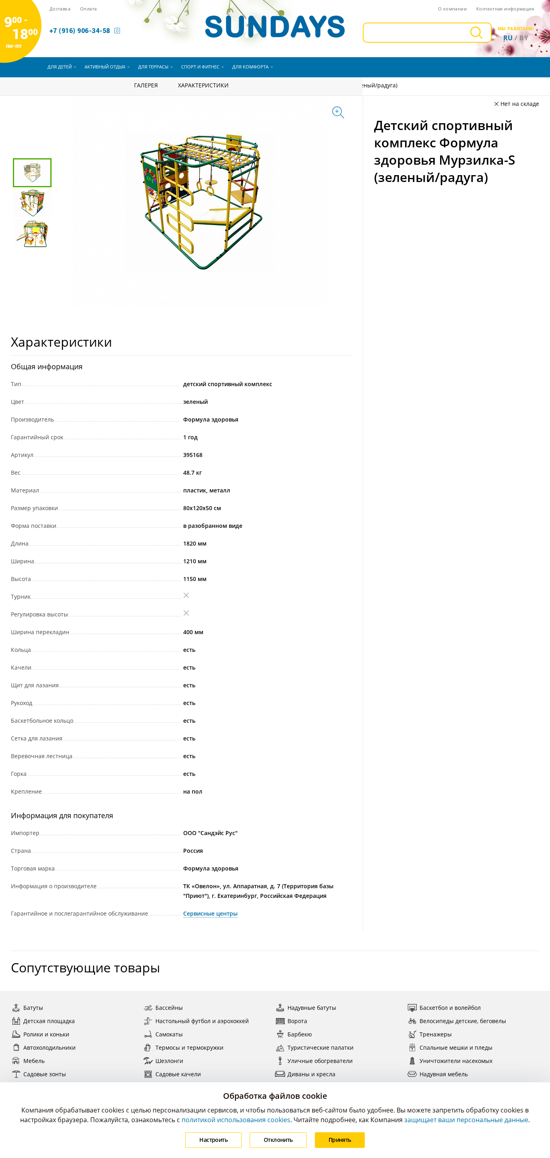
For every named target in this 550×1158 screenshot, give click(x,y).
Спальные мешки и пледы (456, 1047)
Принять (340, 1140)
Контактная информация (505, 9)
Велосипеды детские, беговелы (463, 1021)
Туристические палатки (320, 1047)
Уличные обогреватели (320, 1061)
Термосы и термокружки (189, 1047)
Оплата (88, 9)
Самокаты (169, 1034)
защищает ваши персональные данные (466, 1119)
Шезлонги (169, 1061)
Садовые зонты (44, 1074)
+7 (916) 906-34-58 (80, 30)
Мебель (34, 1061)
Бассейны (169, 1007)
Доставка (60, 9)
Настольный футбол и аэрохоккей (202, 1021)
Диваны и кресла (311, 1074)
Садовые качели (178, 1074)
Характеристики (203, 85)
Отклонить (278, 1140)
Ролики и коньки (46, 1034)
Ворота (297, 1021)
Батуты (33, 1007)
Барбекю (299, 1034)
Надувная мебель (444, 1074)
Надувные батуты (311, 1007)
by (523, 37)
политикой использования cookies (236, 1119)
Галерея (146, 85)
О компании (452, 9)
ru (508, 37)
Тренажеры (436, 1034)
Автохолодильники (49, 1047)
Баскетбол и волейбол (450, 1007)
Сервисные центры (210, 913)
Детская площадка (49, 1021)
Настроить (213, 1140)
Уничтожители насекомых (456, 1061)
